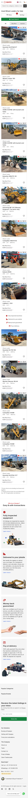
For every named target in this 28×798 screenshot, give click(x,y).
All (5, 23)
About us (4, 745)
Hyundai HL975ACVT (10, 47)
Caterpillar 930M (8, 413)
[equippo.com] (7, 2)
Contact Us (4, 751)
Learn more (6, 531)
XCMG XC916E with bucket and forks (13, 110)
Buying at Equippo (6, 731)
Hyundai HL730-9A (9, 350)
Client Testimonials (6, 757)
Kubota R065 (7, 272)
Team (3, 748)
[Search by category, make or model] (25, 5)
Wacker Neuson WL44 (10, 381)
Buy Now (14, 23)
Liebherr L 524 (7, 303)
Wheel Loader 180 (9, 78)
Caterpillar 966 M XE (10, 241)
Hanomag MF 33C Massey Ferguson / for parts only (12, 208)
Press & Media (5, 754)
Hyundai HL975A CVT (10, 475)
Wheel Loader (6, 45)
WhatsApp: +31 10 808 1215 (9, 768)
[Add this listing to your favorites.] (23, 53)
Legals (24, 786)
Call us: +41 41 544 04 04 (9, 765)
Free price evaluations (7, 737)
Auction (22, 23)
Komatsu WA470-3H (10, 176)
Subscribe (14, 719)
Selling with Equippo (7, 734)
